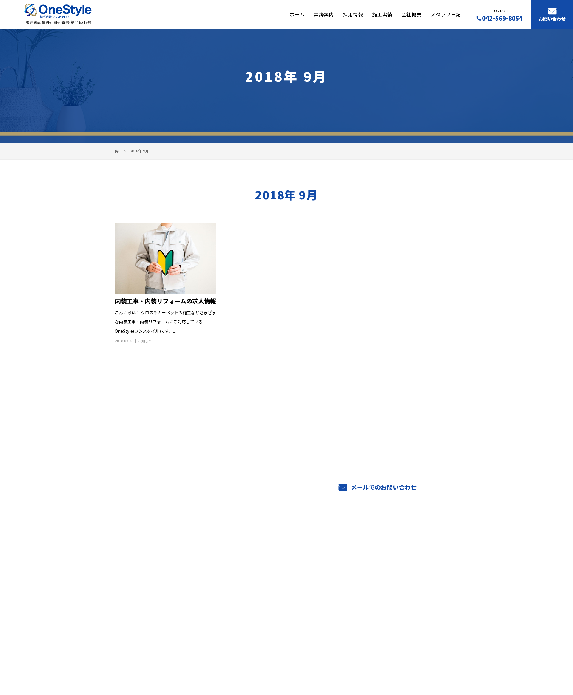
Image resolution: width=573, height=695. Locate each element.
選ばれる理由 (267, 574)
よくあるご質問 (339, 583)
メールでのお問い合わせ (383, 487)
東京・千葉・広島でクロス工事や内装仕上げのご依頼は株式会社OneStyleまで (187, 662)
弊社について (267, 583)
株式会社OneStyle (138, 556)
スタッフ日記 (446, 14)
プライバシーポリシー (433, 662)
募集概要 (332, 592)
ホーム (297, 14)
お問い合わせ (552, 19)
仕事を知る (334, 565)
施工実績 (382, 14)
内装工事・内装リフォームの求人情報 (165, 301)
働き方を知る (337, 574)
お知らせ (145, 340)
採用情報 (353, 14)
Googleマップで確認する (145, 624)
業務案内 (324, 14)
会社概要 (411, 14)
